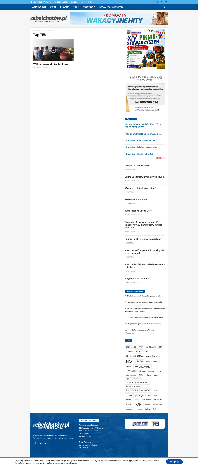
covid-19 (129, 351)
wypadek (129, 409)
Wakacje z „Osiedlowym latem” (140, 188)
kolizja (148, 361)
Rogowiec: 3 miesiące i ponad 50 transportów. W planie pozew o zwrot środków (143, 225)
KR (34, 68)
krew (159, 371)
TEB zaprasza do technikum (50, 64)
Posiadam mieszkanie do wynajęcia (143, 134)
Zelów (147, 409)
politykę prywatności (132, 460)
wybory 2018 (157, 404)
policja (139, 395)
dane (139, 351)
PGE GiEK (136, 379)
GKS (146, 351)
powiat (149, 395)
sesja (137, 399)
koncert (155, 361)
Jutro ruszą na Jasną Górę (138, 211)
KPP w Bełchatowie (135, 371)
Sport (53, 7)
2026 (134, 347)
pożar (156, 395)
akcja (141, 347)
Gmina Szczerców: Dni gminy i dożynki (144, 177)
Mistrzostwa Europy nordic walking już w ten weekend (144, 251)
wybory (147, 404)
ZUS (154, 409)
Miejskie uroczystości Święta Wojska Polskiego (144, 324)
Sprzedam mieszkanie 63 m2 (140, 140)
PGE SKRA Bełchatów (138, 390)
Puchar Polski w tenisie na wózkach (143, 239)
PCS (128, 379)
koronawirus (142, 366)
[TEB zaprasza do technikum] (53, 50)
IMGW (140, 361)
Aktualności (39, 7)
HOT (130, 361)
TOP (138, 404)
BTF (160, 347)
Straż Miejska (146, 399)
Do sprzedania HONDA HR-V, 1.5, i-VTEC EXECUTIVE (143, 125)
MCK (141, 375)
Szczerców (158, 399)
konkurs (129, 367)
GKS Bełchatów (134, 356)
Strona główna (37, 30)
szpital (128, 404)
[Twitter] (161, 2)
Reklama (64, 7)
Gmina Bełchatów (153, 356)
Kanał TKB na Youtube (111, 7)
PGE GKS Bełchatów (133, 386)
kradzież (151, 371)
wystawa (139, 409)
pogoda (129, 395)
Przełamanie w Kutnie (136, 199)
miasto (148, 375)
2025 (128, 347)
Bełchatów (151, 347)
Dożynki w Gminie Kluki (137, 165)
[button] (164, 7)
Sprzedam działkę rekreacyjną (141, 147)
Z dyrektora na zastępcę (137, 278)
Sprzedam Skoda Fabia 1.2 (139, 154)
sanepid (129, 399)
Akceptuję (174, 461)
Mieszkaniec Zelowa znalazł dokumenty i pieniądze (145, 265)
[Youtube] (165, 2)
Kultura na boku (131, 375)
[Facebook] (157, 2)
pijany (155, 390)
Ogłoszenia (87, 2)
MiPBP (156, 375)
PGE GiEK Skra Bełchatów (137, 383)
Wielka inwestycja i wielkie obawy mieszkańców (144, 296)
